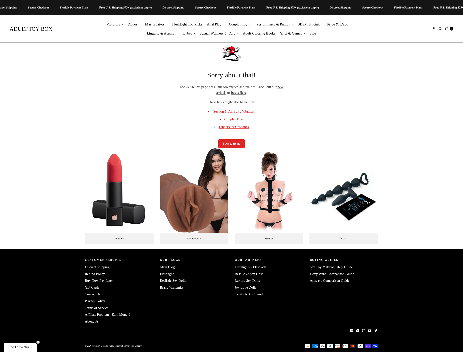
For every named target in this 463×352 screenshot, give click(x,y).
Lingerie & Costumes (234, 127)
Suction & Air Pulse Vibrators (234, 111)
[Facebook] (351, 330)
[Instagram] (363, 330)
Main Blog (167, 267)
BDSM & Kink (309, 24)
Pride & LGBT (338, 24)
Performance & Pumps (273, 24)
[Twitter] (357, 330)
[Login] (434, 29)
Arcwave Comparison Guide (329, 280)
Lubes (187, 33)
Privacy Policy (95, 301)
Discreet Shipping (97, 267)
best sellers (238, 93)
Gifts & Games (291, 33)
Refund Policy (95, 274)
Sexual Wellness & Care (217, 33)
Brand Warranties (172, 287)
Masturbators (155, 24)
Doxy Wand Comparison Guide (332, 274)
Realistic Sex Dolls (173, 280)
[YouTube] (369, 330)
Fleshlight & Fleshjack (250, 267)
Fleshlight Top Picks (187, 24)
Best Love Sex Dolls (249, 274)
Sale (313, 33)
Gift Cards (92, 287)
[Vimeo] (375, 330)
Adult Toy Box (31, 29)
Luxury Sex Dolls (247, 280)
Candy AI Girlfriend (249, 294)
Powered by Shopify (133, 346)
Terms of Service (96, 308)
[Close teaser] (38, 342)
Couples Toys (239, 24)
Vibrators (113, 24)
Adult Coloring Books (259, 33)
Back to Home (231, 143)
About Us (91, 321)
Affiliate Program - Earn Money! (107, 314)
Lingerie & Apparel (161, 33)
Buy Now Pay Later (99, 280)
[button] (20, 347)
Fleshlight (167, 274)
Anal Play (214, 24)
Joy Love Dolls (245, 287)
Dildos (132, 24)
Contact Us (92, 294)
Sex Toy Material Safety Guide (331, 267)
